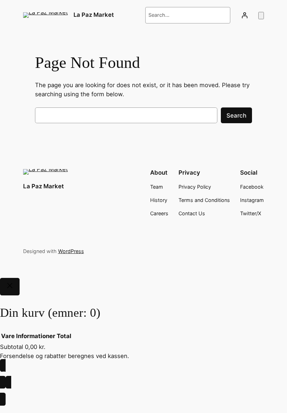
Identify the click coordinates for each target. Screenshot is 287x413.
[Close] (10, 286)
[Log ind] (244, 15)
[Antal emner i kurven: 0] (261, 15)
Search (236, 115)
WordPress (71, 251)
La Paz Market (94, 14)
